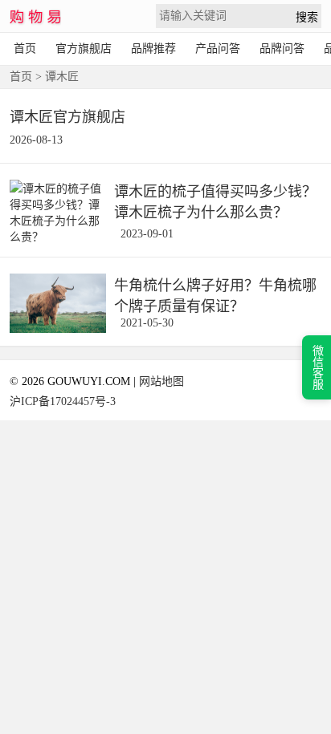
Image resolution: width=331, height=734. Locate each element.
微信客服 (317, 367)
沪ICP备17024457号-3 (63, 401)
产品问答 (217, 49)
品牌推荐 (153, 49)
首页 (25, 49)
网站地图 (161, 381)
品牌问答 (281, 49)
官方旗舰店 (83, 49)
